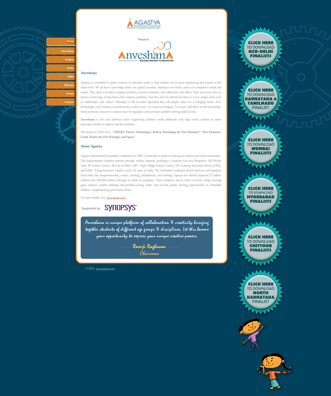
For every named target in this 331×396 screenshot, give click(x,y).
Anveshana (67, 51)
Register (69, 85)
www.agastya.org (116, 197)
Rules (71, 76)
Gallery (69, 59)
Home (70, 41)
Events (70, 93)
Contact (69, 102)
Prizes (70, 68)
